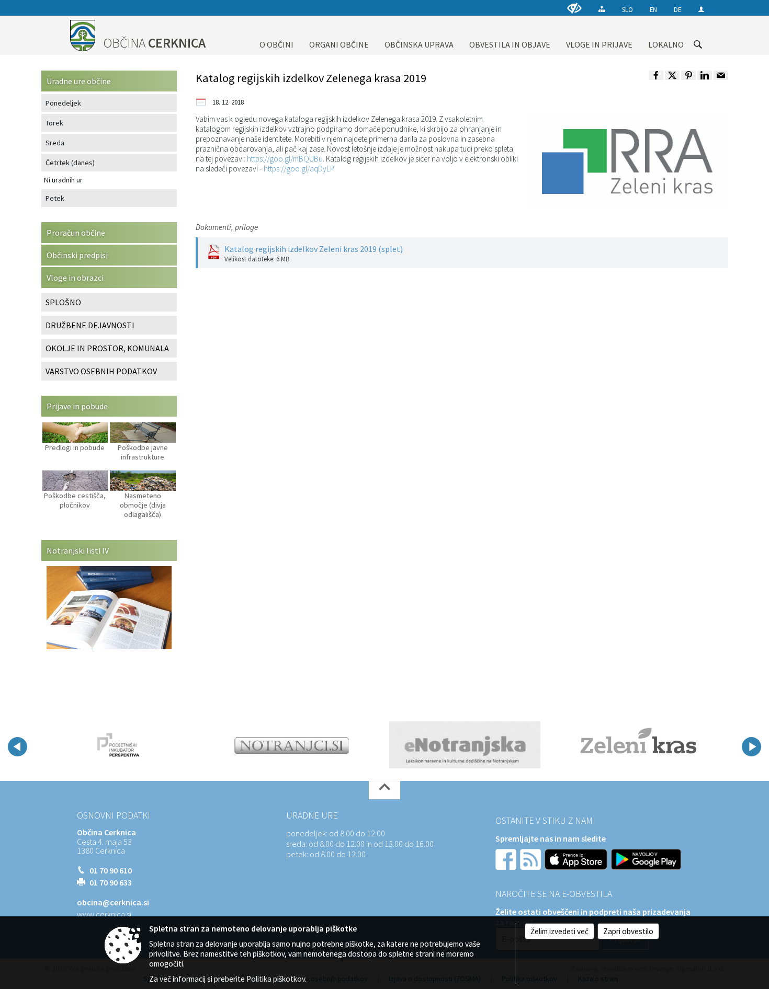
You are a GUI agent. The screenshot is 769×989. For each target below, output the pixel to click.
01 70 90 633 (110, 882)
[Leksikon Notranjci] (291, 744)
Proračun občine (76, 232)
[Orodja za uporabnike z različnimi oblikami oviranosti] (574, 8)
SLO (627, 9)
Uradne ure (311, 815)
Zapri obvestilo (628, 931)
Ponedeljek (63, 103)
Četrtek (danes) (70, 162)
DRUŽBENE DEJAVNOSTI (90, 325)
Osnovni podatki (113, 815)
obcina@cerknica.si (113, 902)
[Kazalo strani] (601, 9)
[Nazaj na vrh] (384, 790)
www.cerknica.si (104, 914)
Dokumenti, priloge (227, 227)
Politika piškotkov (275, 979)
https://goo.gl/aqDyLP (298, 169)
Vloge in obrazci (75, 277)
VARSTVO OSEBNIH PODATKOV (101, 371)
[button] (17, 746)
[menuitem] (276, 35)
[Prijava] (701, 9)
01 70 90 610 (110, 870)
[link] (656, 75)
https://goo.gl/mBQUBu (285, 159)
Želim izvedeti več (559, 931)
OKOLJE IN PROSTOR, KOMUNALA (107, 348)
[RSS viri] (531, 858)
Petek (55, 198)
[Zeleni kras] (638, 744)
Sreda (55, 142)
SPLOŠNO (63, 302)
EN (653, 9)
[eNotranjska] (465, 744)
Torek (54, 123)
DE (677, 9)
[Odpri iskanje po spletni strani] (698, 44)
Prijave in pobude (77, 406)
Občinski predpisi (77, 255)
